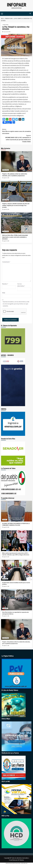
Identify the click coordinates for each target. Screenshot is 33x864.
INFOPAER (16, 5)
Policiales (5, 519)
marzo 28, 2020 (7, 31)
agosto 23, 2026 (6, 527)
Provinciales (5, 578)
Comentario (6, 262)
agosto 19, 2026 (6, 240)
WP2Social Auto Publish (10, 863)
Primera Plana (5, 24)
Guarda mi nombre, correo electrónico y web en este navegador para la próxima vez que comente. (16, 303)
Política (4, 549)
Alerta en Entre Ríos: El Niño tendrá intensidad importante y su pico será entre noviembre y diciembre (15, 237)
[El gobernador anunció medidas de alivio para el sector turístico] (16, 570)
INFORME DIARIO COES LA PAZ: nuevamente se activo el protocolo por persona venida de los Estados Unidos (18, 138)
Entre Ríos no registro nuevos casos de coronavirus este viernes (16, 131)
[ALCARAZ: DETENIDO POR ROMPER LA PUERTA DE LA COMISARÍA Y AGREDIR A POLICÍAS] (16, 511)
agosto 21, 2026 (6, 177)
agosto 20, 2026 (6, 209)
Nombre (5, 284)
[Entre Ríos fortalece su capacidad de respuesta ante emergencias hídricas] (16, 600)
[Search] (30, 13)
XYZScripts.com (24, 863)
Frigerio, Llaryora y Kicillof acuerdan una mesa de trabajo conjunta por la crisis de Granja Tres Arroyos (15, 205)
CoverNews (12, 860)
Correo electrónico (21, 285)
